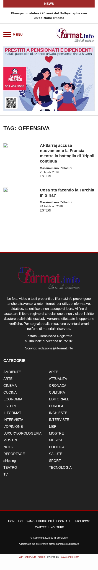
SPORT (55, 461)
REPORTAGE (14, 454)
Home (12, 521)
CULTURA (57, 392)
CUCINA (10, 392)
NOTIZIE (10, 447)
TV (5, 474)
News (49, 3)
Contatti (64, 521)
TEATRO (10, 467)
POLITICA (56, 447)
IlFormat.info (61, 537)
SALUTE (55, 454)
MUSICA (55, 440)
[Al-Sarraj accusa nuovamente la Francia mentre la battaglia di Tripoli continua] (5, 145)
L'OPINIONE (13, 426)
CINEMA (10, 385)
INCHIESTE (58, 413)
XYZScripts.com (70, 556)
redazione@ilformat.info (55, 348)
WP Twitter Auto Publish (32, 556)
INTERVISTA (13, 420)
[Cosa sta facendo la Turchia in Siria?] (5, 190)
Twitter (41, 527)
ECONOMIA (12, 399)
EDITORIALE (59, 399)
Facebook (82, 521)
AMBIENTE (12, 372)
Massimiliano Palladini (56, 168)
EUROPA (56, 406)
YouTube (57, 527)
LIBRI (53, 426)
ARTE (53, 372)
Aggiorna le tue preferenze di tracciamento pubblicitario (49, 543)
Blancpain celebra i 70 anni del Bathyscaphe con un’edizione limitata (49, 15)
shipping (9, 461)
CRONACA (57, 385)
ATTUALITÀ (58, 379)
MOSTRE (56, 433)
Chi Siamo (27, 521)
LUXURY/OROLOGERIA (22, 433)
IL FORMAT (12, 413)
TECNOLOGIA (60, 467)
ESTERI (45, 176)
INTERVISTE (59, 420)
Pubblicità (46, 521)
